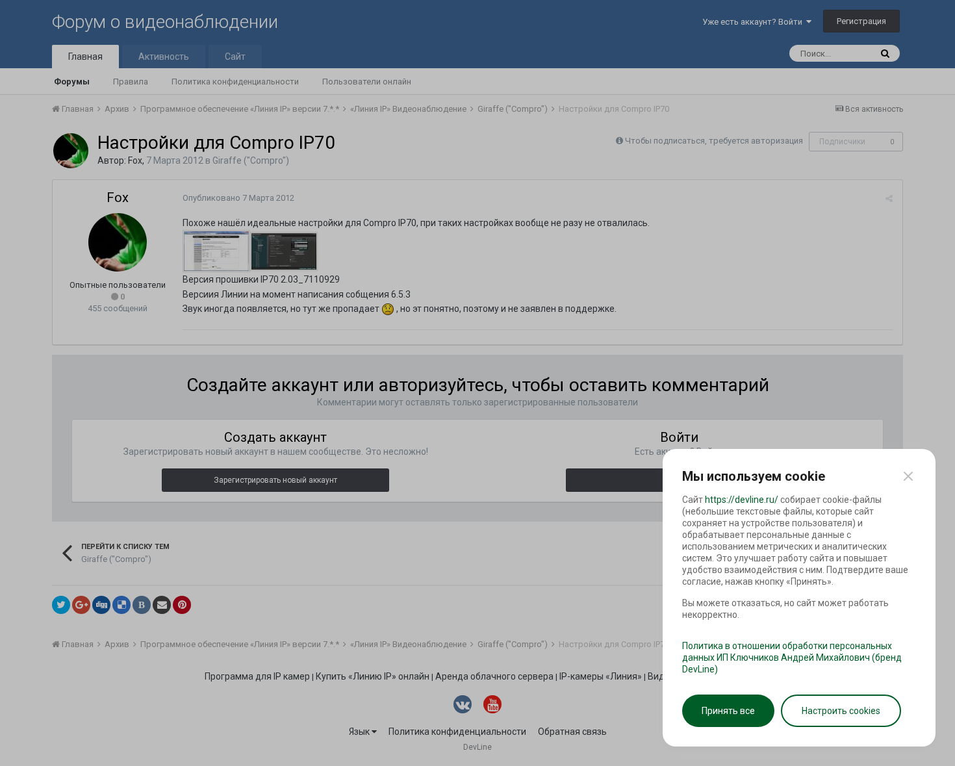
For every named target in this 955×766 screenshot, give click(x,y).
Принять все (728, 711)
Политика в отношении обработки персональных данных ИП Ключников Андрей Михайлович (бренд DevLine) (792, 657)
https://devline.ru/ (741, 499)
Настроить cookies (841, 711)
